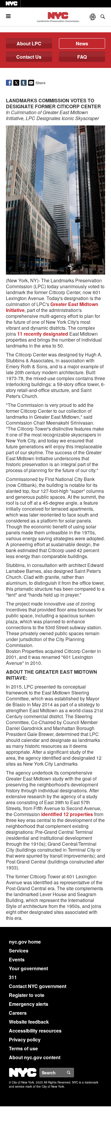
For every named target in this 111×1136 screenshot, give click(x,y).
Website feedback (29, 1021)
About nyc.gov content (34, 1057)
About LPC (29, 43)
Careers (18, 1012)
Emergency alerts (28, 1003)
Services (18, 950)
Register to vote (26, 995)
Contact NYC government (37, 986)
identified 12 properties (67, 814)
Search (73, 1073)
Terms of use (23, 1048)
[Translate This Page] (93, 17)
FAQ (82, 56)
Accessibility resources (35, 1030)
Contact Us (28, 56)
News (82, 43)
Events (17, 959)
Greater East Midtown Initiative (52, 307)
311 (13, 977)
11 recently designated (42, 333)
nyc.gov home (25, 941)
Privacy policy (25, 1039)
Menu (10, 16)
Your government (28, 968)
